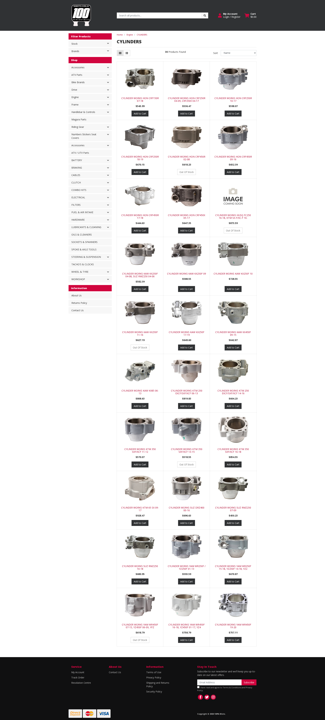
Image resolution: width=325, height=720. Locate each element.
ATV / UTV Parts (80, 152)
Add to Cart (140, 113)
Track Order (77, 677)
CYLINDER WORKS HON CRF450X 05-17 (186, 217)
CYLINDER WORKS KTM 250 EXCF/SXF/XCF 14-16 (233, 392)
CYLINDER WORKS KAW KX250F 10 (233, 273)
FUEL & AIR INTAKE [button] (82, 212)
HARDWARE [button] (78, 219)
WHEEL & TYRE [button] (79, 271)
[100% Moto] (81, 15)
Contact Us (77, 310)
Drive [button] (74, 89)
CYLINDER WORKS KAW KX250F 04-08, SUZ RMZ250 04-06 (140, 275)
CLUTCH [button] (76, 182)
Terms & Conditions (232, 687)
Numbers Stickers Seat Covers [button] (83, 136)
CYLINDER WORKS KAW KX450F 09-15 (233, 334)
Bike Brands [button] (78, 82)
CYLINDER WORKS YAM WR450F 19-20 (233, 626)
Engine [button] (75, 97)
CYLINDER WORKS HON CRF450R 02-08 (186, 158)
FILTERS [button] (76, 204)
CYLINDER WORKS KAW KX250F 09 (186, 273)
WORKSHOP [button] (78, 279)
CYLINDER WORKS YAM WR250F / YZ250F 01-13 (186, 567)
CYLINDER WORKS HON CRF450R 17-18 (140, 217)
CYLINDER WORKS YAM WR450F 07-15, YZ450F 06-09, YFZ (140, 626)
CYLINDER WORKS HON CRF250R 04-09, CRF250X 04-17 (186, 100)
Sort (215, 53)
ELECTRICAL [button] (78, 197)
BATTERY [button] (76, 160)
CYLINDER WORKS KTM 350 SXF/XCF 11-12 (140, 450)
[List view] (126, 53)
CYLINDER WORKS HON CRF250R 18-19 (140, 158)
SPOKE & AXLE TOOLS (83, 249)
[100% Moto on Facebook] (200, 697)
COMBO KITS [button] (78, 190)
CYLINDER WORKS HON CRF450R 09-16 (233, 158)
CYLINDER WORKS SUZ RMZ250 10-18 (140, 567)
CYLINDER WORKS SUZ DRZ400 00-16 (186, 509)
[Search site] (204, 15)
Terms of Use (153, 672)
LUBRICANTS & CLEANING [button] (86, 227)
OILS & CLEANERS (81, 234)
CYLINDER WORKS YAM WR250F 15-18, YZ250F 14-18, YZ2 (233, 567)
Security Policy (154, 691)
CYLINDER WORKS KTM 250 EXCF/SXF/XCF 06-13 (186, 392)
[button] (229, 15)
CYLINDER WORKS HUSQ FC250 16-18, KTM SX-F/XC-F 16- (233, 217)
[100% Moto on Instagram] (213, 697)
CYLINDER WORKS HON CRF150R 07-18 (140, 100)
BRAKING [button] (76, 167)
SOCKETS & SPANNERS (84, 242)
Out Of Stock (186, 172)
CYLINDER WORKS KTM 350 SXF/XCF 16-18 (233, 450)
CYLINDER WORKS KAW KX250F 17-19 (186, 334)
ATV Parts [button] (76, 74)
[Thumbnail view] (120, 53)
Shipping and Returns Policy (157, 684)
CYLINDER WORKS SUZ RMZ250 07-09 (233, 509)
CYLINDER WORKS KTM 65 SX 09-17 (140, 509)
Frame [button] (75, 104)
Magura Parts (78, 119)
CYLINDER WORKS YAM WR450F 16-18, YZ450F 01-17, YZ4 (186, 626)
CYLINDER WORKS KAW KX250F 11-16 (140, 334)
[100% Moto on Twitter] (206, 697)
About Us (76, 295)
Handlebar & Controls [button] (83, 112)
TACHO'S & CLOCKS (82, 264)
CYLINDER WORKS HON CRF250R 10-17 (233, 100)
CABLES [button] (75, 175)
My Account (77, 672)
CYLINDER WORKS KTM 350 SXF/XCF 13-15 (186, 450)
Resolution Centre (81, 682)
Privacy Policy (153, 677)
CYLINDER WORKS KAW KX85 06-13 (140, 392)
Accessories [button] (77, 67)
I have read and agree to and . (224, 689)
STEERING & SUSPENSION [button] (86, 256)
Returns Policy (79, 302)
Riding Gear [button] (77, 126)
